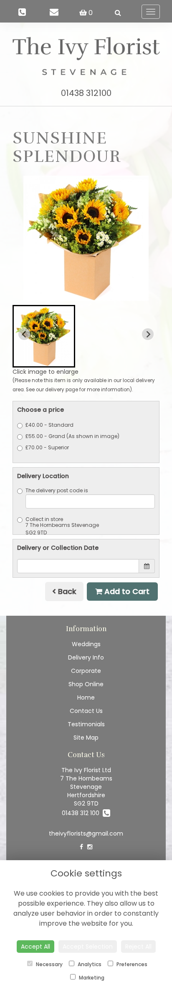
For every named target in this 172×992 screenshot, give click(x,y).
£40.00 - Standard (49, 424)
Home (86, 697)
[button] (44, 336)
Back (66, 591)
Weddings (86, 644)
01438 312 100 (82, 813)
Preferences (131, 964)
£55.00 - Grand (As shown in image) (72, 436)
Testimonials (86, 724)
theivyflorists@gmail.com (86, 833)
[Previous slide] (24, 334)
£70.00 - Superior (47, 447)
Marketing (91, 977)
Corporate (86, 671)
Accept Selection (88, 946)
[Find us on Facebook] (81, 847)
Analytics (88, 964)
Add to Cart (125, 591)
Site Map (86, 737)
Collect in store (44, 519)
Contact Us (86, 711)
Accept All (35, 946)
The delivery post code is (56, 490)
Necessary (49, 964)
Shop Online (86, 684)
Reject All (138, 946)
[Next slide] (148, 334)
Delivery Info (86, 657)
